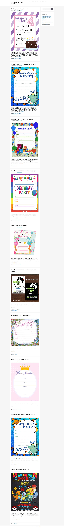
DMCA (46, 1)
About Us (29, 1)
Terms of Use (37, 1)
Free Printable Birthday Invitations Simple (23, 171)
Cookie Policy (42, 1)
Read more (19, 56)
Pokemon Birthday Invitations (20, 469)
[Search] (52, 9)
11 (14, 523)
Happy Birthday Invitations (19, 225)
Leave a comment (14, 114)
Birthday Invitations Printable (20, 359)
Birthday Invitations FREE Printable (16, 58)
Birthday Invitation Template (19, 9)
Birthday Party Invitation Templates (22, 119)
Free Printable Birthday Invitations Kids (23, 414)
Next (16, 523)
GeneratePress (39, 526)
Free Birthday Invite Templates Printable (23, 64)
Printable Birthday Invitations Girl (21, 315)
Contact (33, 1)
